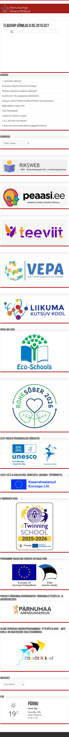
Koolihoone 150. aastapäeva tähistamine (20, 96)
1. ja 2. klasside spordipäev (14, 120)
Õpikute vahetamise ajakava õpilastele (19, 91)
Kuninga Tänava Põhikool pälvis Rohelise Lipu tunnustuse (28, 101)
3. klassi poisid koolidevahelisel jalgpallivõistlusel (24, 125)
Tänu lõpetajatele (10, 111)
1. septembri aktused (11, 81)
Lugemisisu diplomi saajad (14, 116)
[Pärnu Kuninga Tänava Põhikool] (34, 8)
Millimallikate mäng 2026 (13, 106)
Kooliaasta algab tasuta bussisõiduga (19, 86)
